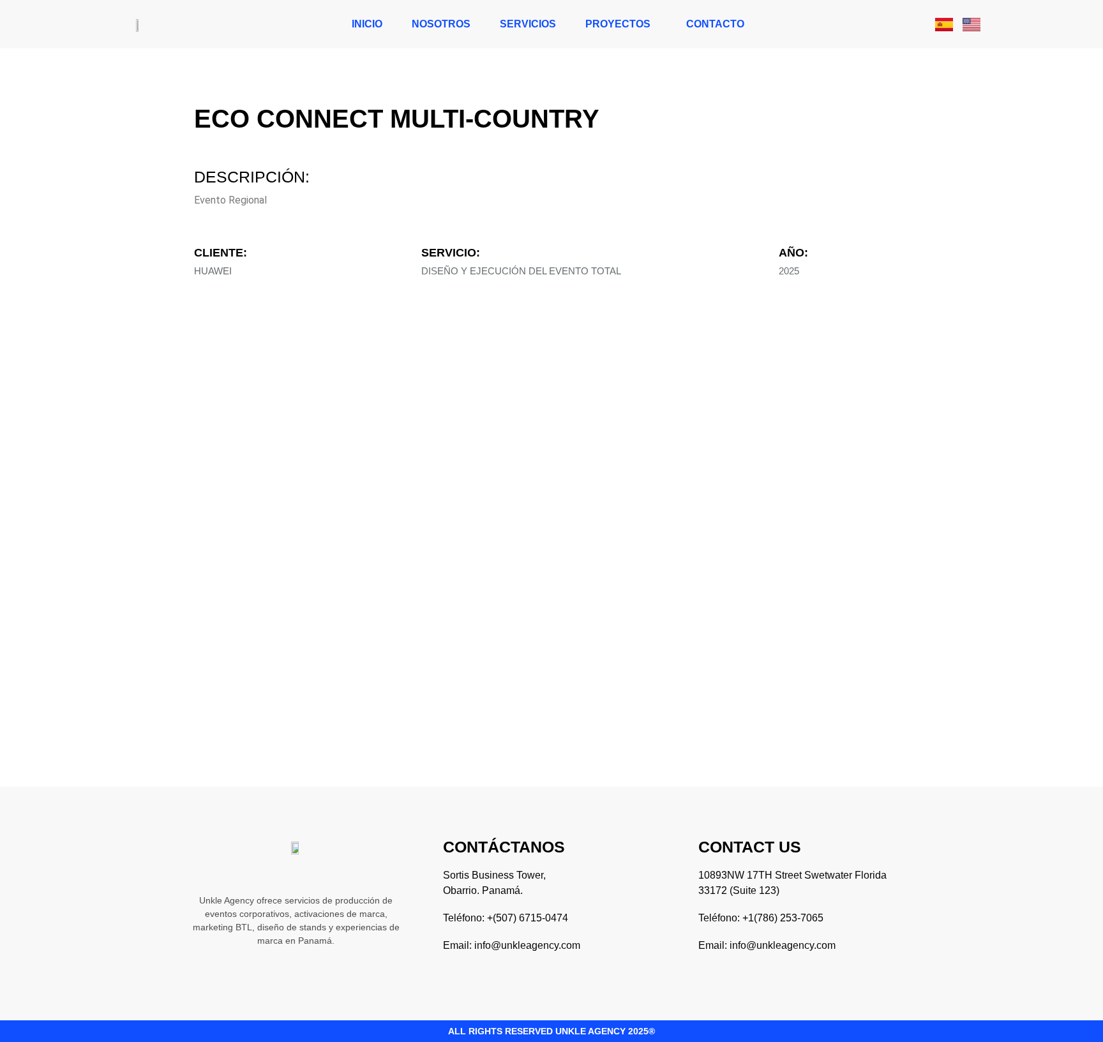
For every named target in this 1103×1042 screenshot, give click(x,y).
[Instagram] (256, 874)
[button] (621, 24)
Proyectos (617, 24)
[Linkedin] (283, 874)
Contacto (715, 24)
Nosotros (441, 24)
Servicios (528, 24)
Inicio (367, 24)
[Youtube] (336, 874)
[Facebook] (310, 874)
